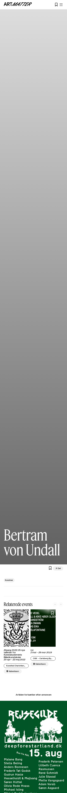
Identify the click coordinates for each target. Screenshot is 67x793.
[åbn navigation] (61, 4)
